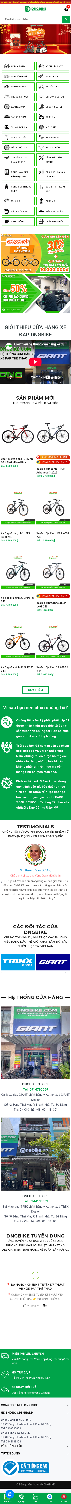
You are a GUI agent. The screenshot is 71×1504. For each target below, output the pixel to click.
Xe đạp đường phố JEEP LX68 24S (51, 604)
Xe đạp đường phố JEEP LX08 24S (15, 535)
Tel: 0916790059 (35, 1089)
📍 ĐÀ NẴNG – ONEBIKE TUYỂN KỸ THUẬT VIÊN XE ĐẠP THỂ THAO (35, 1286)
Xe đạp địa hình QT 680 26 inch (52, 669)
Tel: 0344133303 (35, 1201)
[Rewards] (9, 1494)
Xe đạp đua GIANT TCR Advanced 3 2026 (50, 470)
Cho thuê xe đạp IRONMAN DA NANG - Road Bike (17, 460)
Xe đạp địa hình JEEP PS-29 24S (18, 599)
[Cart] (66, 9)
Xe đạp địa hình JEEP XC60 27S (52, 535)
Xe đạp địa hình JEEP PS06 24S (17, 669)
